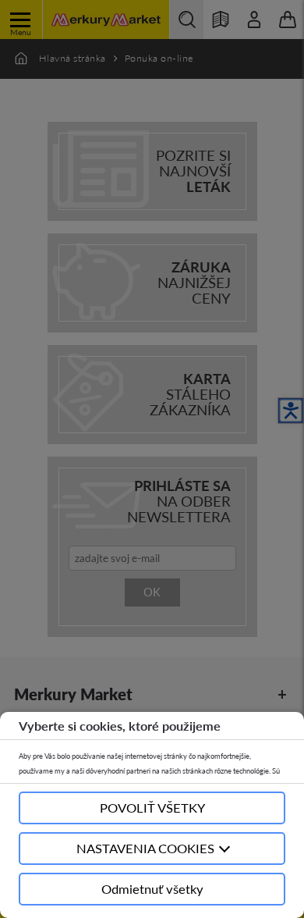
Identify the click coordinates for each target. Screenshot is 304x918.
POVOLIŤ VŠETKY (152, 808)
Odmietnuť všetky (152, 889)
